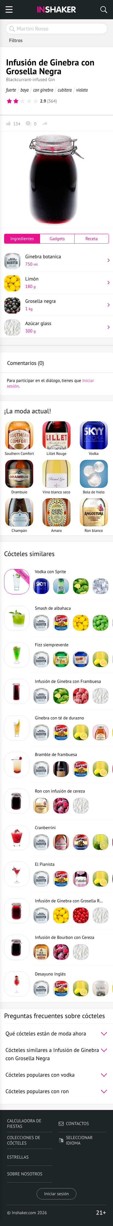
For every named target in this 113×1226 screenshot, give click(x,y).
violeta (82, 90)
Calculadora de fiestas (24, 1123)
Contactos (77, 1123)
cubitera (65, 90)
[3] (22, 101)
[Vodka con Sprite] (16, 581)
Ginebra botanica (43, 260)
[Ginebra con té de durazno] (16, 728)
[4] (29, 101)
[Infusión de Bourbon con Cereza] (16, 947)
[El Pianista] (16, 874)
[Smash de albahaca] (16, 618)
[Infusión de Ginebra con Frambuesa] (16, 691)
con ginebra (43, 90)
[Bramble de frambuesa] (16, 764)
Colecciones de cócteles (23, 1140)
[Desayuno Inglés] (16, 984)
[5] (35, 101)
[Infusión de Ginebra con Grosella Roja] (16, 910)
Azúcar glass (38, 327)
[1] (9, 101)
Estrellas (18, 1157)
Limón (31, 282)
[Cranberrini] (16, 837)
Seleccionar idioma (79, 1140)
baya (25, 90)
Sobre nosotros (25, 1174)
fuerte (11, 90)
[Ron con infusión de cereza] (16, 801)
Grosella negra (40, 305)
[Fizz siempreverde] (16, 654)
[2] (16, 101)
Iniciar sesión (56, 1194)
